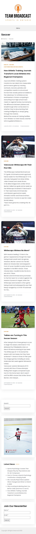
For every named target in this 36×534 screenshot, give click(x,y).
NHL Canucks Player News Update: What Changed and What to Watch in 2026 (19, 482)
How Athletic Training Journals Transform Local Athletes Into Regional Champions (17, 73)
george (16, 126)
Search (6, 403)
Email (6, 515)
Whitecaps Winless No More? (17, 250)
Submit (7, 520)
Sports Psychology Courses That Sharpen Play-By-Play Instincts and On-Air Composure (18, 471)
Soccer (11, 64)
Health (6, 64)
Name (6, 510)
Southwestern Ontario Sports (13, 67)
